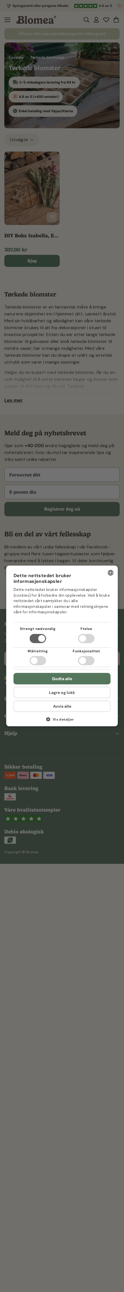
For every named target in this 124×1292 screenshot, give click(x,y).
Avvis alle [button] (62, 706)
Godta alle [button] (62, 678)
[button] (62, 721)
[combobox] (111, 573)
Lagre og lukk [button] (62, 692)
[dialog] (62, 646)
